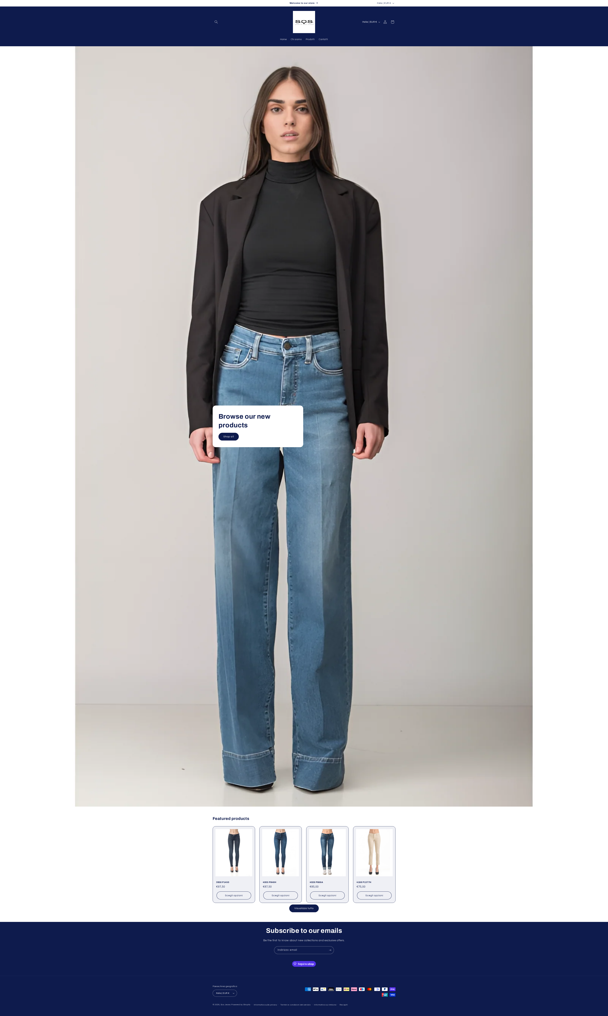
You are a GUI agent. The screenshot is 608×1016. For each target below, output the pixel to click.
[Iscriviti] (330, 950)
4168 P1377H (364, 882)
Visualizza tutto (304, 908)
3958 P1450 (222, 882)
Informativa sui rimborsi (325, 1005)
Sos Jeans (226, 1005)
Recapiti (344, 1005)
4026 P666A (316, 882)
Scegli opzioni (234, 895)
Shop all (228, 436)
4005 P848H (269, 882)
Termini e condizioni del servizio (295, 1005)
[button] (216, 22)
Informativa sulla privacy (265, 1005)
